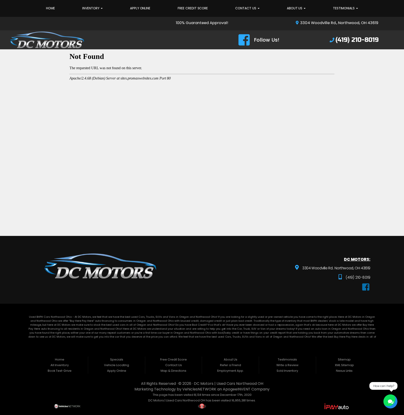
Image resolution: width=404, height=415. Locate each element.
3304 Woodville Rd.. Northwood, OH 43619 (335, 268)
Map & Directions (173, 371)
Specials (116, 359)
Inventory (91, 8)
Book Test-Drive (60, 371)
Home (50, 8)
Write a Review (287, 365)
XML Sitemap (344, 365)
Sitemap (344, 359)
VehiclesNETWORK (199, 389)
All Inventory (59, 365)
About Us (295, 8)
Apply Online (140, 8)
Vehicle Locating (116, 365)
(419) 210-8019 (357, 277)
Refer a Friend (230, 365)
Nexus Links (344, 371)
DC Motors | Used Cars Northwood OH (228, 383)
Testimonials (344, 8)
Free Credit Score (193, 8)
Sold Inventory (287, 371)
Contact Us (246, 8)
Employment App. (230, 371)
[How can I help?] (390, 401)
